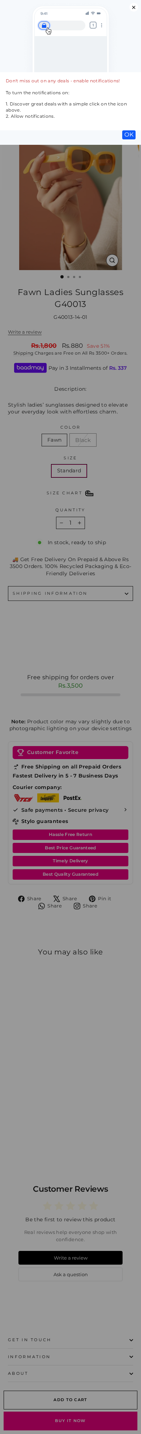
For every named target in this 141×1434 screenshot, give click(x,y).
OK (128, 134)
